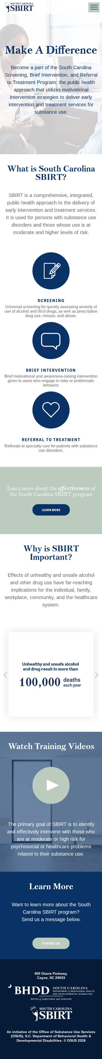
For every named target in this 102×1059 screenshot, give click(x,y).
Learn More (51, 510)
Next (96, 675)
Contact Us (51, 943)
